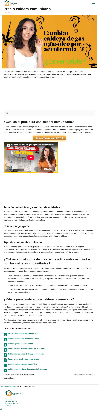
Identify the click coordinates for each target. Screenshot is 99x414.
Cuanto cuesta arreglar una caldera (22, 364)
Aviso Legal (8, 399)
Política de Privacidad (11, 403)
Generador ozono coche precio (84, 374)
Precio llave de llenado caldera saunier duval (26, 349)
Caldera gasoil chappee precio (20, 344)
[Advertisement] (49, 94)
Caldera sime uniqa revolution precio (23, 339)
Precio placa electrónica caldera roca (23, 359)
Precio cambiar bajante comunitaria (23, 334)
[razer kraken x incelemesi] (49, 409)
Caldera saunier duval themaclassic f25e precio (27, 369)
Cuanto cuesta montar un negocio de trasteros (19, 374)
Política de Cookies (11, 401)
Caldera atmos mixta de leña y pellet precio (26, 354)
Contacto (8, 405)
